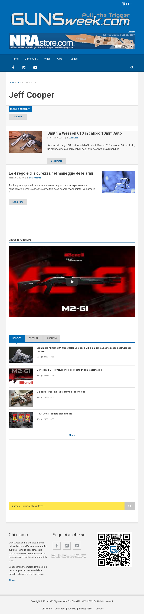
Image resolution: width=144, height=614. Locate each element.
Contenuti (30, 58)
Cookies (100, 609)
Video (47, 58)
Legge (74, 58)
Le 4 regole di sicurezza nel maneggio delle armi (51, 173)
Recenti (18, 338)
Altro (59, 58)
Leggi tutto (56, 161)
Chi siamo (47, 609)
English (18, 116)
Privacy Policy (86, 609)
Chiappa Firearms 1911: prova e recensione (61, 391)
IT (127, 4)
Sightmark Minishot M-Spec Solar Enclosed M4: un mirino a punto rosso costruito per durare (84, 349)
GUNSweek (73, 138)
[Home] (71, 18)
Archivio (52, 338)
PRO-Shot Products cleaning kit (54, 413)
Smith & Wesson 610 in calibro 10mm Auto (84, 133)
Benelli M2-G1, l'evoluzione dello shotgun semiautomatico (69, 370)
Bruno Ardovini (35, 178)
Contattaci (60, 609)
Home (15, 58)
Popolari (34, 338)
